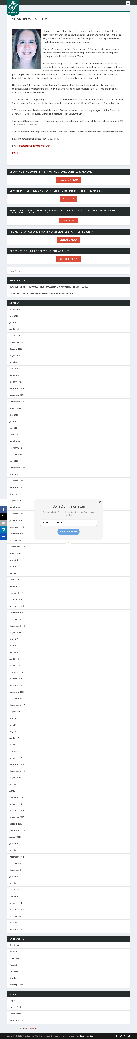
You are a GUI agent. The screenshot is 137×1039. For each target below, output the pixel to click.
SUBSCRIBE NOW (68, 531)
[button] (69, 506)
